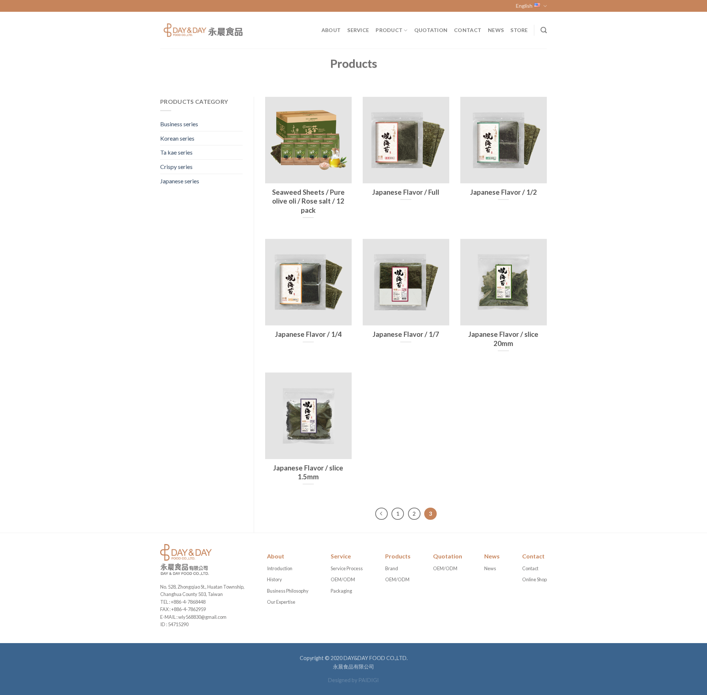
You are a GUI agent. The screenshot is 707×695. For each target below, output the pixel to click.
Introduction (279, 568)
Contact (467, 30)
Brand (391, 568)
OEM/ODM (343, 579)
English (524, 6)
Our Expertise (281, 602)
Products (398, 556)
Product (389, 30)
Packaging (341, 591)
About (331, 30)
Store (519, 30)
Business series (179, 123)
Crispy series (176, 166)
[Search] (544, 30)
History (274, 579)
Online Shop (534, 579)
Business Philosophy (288, 591)
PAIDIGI (368, 680)
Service (358, 30)
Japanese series (179, 180)
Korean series (177, 138)
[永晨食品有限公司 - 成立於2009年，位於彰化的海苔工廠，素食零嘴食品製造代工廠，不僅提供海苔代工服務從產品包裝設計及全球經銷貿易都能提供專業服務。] (202, 30)
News (496, 30)
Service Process (347, 568)
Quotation (431, 30)
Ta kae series (176, 152)
